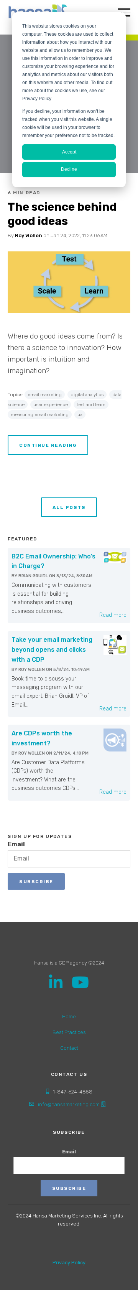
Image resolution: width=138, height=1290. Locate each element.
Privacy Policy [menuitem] (69, 1262)
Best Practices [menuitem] (69, 1032)
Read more (113, 615)
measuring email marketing (40, 414)
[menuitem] (69, 1243)
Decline (69, 169)
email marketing (45, 394)
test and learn (91, 404)
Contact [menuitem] (69, 1048)
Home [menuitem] (69, 1016)
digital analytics (87, 394)
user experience (50, 404)
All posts (69, 507)
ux (79, 414)
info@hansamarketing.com (69, 1104)
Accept (69, 152)
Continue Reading (48, 445)
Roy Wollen (28, 235)
